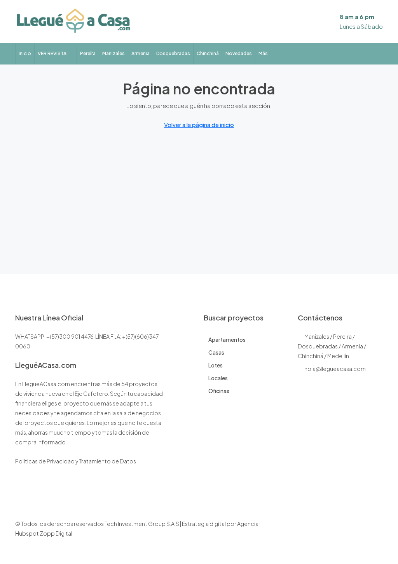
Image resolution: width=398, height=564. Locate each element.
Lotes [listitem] (215, 365)
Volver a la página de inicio (199, 124)
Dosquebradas (173, 53)
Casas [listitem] (216, 352)
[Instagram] (349, 533)
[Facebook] (335, 533)
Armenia (140, 53)
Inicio (25, 53)
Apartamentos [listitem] (227, 339)
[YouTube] (376, 533)
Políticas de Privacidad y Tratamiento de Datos (75, 461)
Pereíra (88, 53)
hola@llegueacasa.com (335, 368)
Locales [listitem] (218, 377)
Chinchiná (208, 53)
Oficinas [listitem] (218, 390)
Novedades (238, 53)
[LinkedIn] (362, 533)
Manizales (113, 53)
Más (263, 53)
